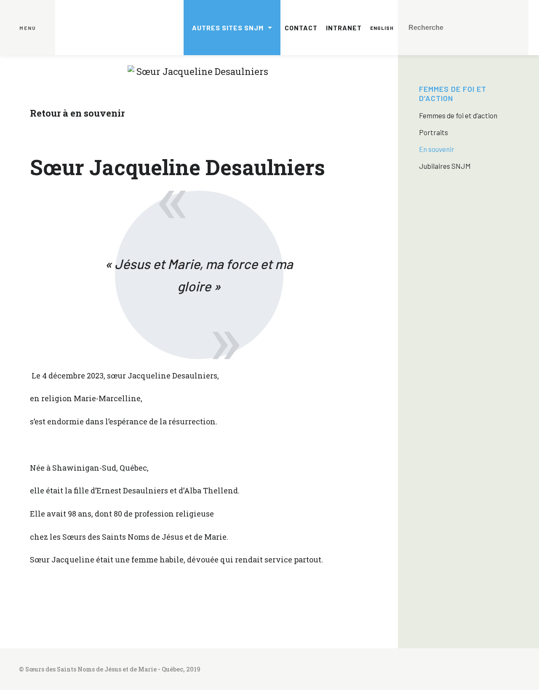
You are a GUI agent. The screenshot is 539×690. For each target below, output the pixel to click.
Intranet (344, 28)
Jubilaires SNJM (445, 166)
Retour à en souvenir (77, 113)
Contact (301, 28)
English (382, 28)
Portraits (433, 132)
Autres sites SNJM (228, 28)
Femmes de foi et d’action (452, 93)
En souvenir (436, 149)
